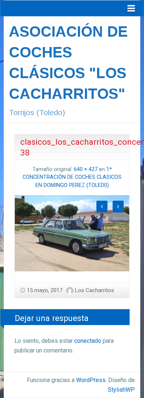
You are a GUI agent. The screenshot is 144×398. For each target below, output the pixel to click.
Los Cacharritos (94, 290)
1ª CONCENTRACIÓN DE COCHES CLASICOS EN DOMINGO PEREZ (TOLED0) (72, 177)
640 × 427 (85, 169)
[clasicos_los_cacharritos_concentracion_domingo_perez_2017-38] (72, 232)
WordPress (91, 380)
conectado (87, 340)
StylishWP (121, 389)
